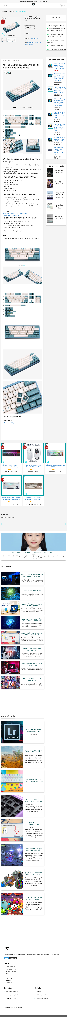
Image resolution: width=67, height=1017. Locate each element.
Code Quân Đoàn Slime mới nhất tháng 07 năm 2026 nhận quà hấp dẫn (33, 898)
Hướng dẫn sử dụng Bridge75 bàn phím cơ (59, 217)
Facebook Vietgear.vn (10, 423)
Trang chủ (4, 11)
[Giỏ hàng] (65, 5)
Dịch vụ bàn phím (41, 995)
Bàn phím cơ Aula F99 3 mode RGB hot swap (55, 466)
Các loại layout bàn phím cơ (11, 215)
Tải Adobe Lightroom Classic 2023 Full (33, 730)
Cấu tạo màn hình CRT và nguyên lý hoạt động (33, 874)
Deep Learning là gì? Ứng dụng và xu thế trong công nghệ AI (32, 620)
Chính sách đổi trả (11, 998)
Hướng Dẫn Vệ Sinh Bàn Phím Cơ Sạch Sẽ (59, 183)
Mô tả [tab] (4, 60)
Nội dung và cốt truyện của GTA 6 (32, 679)
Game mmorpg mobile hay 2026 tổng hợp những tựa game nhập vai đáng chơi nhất (33, 849)
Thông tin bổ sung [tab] (13, 60)
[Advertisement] (56, 237)
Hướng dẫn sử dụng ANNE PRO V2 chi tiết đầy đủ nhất (33, 780)
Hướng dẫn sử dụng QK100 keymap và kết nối (59, 171)
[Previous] (3, 27)
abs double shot (30, 42)
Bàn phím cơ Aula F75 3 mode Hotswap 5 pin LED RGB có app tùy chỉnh (11, 498)
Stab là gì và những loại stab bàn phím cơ (33, 800)
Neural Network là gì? (32, 590)
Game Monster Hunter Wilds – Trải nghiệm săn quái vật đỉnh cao (33, 751)
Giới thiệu (39, 991)
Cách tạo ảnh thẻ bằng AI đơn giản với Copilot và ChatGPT (34, 553)
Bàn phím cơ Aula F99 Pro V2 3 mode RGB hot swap (11, 466)
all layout (37, 42)
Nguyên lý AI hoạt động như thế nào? (32, 649)
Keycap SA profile (21, 11)
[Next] (18, 27)
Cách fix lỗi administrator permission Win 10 (32, 634)
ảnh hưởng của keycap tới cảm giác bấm (15, 213)
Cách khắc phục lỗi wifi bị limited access (32, 605)
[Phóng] (3, 34)
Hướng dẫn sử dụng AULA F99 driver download (59, 193)
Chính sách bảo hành (12, 995)
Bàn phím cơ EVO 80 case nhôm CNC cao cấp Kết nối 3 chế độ (33, 498)
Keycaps (11, 11)
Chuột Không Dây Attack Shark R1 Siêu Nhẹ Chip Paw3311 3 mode (33, 466)
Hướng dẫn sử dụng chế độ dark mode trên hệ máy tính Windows (32, 575)
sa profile (31, 44)
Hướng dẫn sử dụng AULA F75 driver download (59, 206)
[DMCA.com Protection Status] (10, 958)
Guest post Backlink (42, 998)
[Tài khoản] (61, 5)
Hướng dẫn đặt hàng (12, 991)
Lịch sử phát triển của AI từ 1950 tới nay (32, 664)
